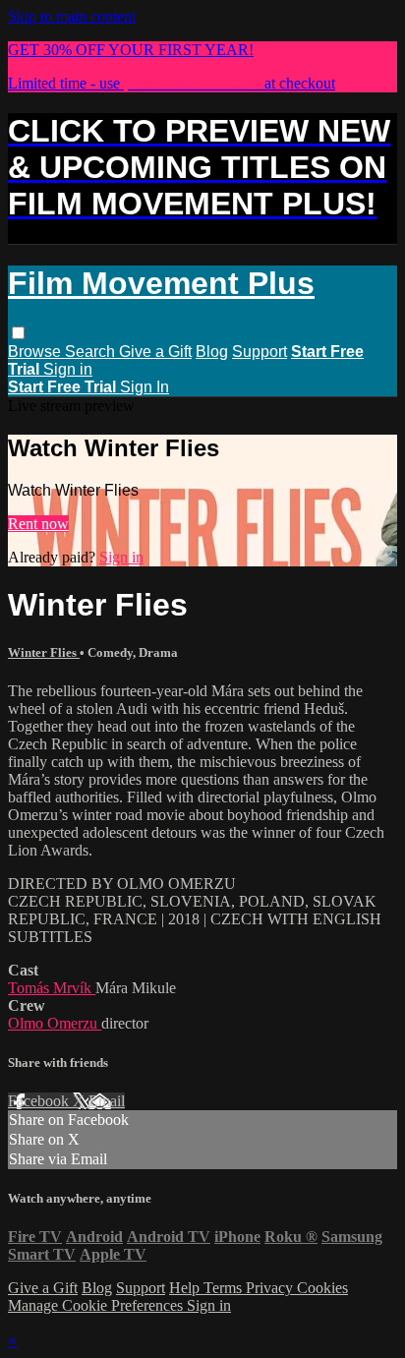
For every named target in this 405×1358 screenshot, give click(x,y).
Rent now (38, 523)
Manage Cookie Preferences (97, 1305)
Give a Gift (155, 351)
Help (186, 1287)
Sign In (144, 387)
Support (259, 351)
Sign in (67, 369)
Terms (224, 1287)
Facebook (40, 1100)
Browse (36, 351)
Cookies (322, 1287)
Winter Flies (44, 652)
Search (92, 351)
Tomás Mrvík (51, 987)
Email (106, 1100)
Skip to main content (72, 16)
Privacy (271, 1287)
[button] (18, 332)
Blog (212, 351)
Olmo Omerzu (54, 1023)
